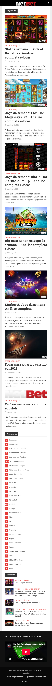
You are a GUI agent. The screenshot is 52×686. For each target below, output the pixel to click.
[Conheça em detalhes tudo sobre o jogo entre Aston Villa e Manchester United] (9, 611)
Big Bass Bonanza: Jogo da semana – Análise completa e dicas (26, 245)
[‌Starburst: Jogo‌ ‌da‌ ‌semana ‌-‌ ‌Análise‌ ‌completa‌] (26, 284)
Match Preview (34, 589)
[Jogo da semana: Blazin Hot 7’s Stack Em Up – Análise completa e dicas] (26, 156)
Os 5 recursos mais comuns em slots (25, 406)
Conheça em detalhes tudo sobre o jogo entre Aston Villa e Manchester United (30, 614)
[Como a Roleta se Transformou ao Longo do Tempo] (9, 623)
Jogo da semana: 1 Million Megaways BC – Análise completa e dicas (25, 117)
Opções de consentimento (36, 677)
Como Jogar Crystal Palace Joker (29, 603)
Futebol (18, 589)
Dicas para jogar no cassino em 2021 (26, 366)
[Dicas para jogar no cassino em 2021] (26, 344)
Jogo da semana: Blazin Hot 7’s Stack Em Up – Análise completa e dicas (26, 181)
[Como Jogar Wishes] (9, 582)
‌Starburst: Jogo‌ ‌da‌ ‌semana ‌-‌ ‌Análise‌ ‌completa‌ (26, 307)
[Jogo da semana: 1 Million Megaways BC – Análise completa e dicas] (26, 92)
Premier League (41, 609)
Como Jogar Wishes (23, 582)
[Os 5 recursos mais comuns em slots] (26, 394)
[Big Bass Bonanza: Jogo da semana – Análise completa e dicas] (26, 220)
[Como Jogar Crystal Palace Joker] (9, 602)
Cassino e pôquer (12, 46)
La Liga (25, 589)
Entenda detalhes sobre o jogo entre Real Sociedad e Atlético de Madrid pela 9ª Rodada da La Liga (30, 593)
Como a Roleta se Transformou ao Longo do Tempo (29, 624)
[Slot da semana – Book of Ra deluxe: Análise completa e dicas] (26, 29)
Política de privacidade (14, 677)
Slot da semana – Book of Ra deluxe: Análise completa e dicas (24, 53)
